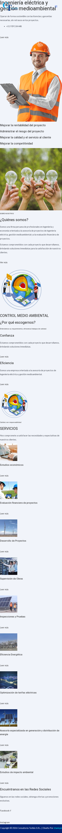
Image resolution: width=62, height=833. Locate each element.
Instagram (5, 822)
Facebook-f (5, 810)
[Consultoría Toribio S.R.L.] (10, 6)
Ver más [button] (3, 262)
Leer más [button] (4, 37)
